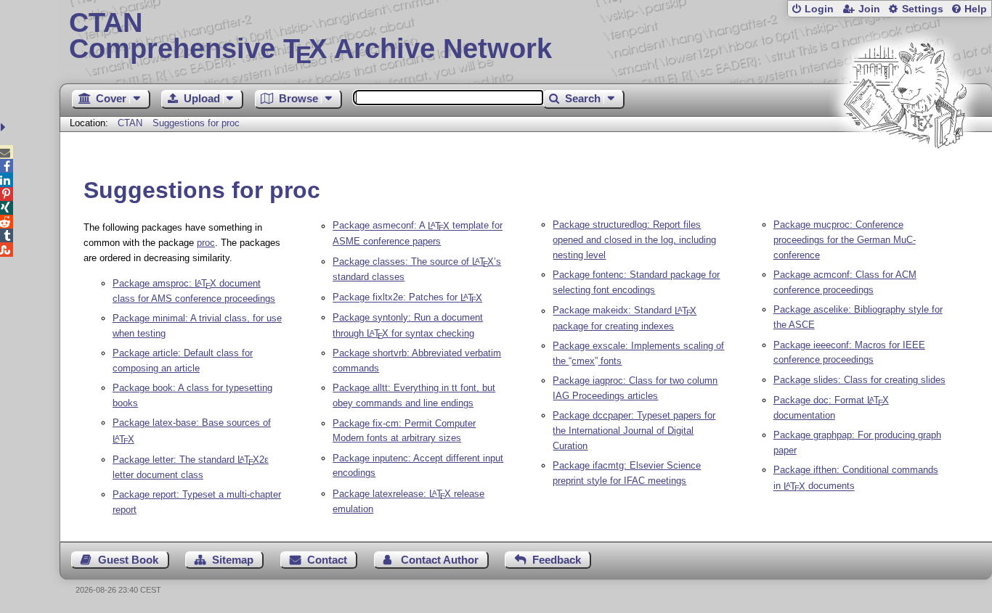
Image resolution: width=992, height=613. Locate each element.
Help (975, 9)
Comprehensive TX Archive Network (310, 36)
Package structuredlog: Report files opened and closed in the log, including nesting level (634, 239)
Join (869, 9)
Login (819, 9)
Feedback (556, 560)
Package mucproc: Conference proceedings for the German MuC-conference (844, 239)
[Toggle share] (5, 127)
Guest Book (128, 560)
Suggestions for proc (196, 123)
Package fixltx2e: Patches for (407, 297)
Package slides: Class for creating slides (859, 379)
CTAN (130, 123)
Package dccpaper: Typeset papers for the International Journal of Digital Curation (634, 430)
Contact (327, 560)
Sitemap (232, 560)
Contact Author (440, 560)
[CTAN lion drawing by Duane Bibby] (905, 176)
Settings (922, 9)
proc (206, 242)
